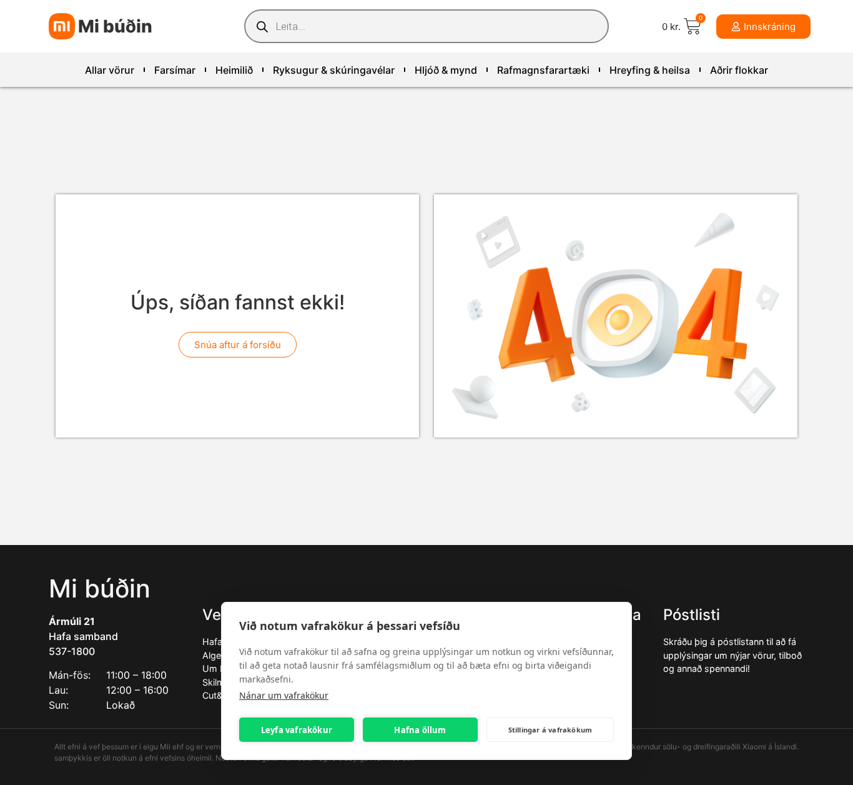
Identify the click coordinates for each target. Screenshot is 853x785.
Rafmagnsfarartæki (543, 70)
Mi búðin (115, 26)
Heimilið (234, 70)
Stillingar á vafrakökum (550, 729)
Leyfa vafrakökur (296, 730)
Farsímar (174, 70)
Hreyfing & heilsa (649, 70)
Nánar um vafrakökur (283, 695)
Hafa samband (83, 636)
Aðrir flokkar (739, 70)
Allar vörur (109, 70)
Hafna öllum (420, 730)
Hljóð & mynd (446, 70)
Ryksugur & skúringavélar (334, 70)
